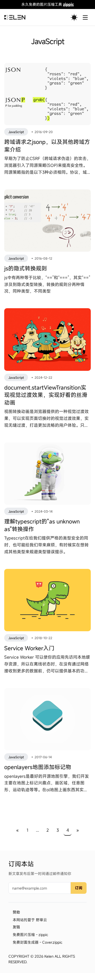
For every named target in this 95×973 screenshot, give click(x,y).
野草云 (41, 919)
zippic (68, 4)
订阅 (78, 887)
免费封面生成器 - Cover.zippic (37, 942)
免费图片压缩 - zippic (30, 934)
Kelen (49, 956)
